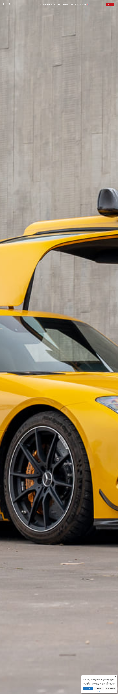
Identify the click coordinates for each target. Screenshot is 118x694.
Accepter (88, 688)
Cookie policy (98, 691)
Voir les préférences (110, 688)
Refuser (99, 688)
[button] (115, 677)
